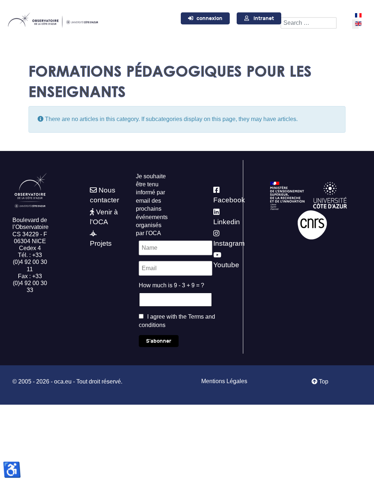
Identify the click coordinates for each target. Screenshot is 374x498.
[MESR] (287, 195)
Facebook (229, 200)
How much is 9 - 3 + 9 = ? (171, 285)
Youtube (226, 265)
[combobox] (308, 23)
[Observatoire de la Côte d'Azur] (53, 19)
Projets (101, 243)
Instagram (229, 243)
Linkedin (226, 222)
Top (322, 381)
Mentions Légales (224, 381)
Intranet (263, 18)
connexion (209, 18)
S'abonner (158, 341)
